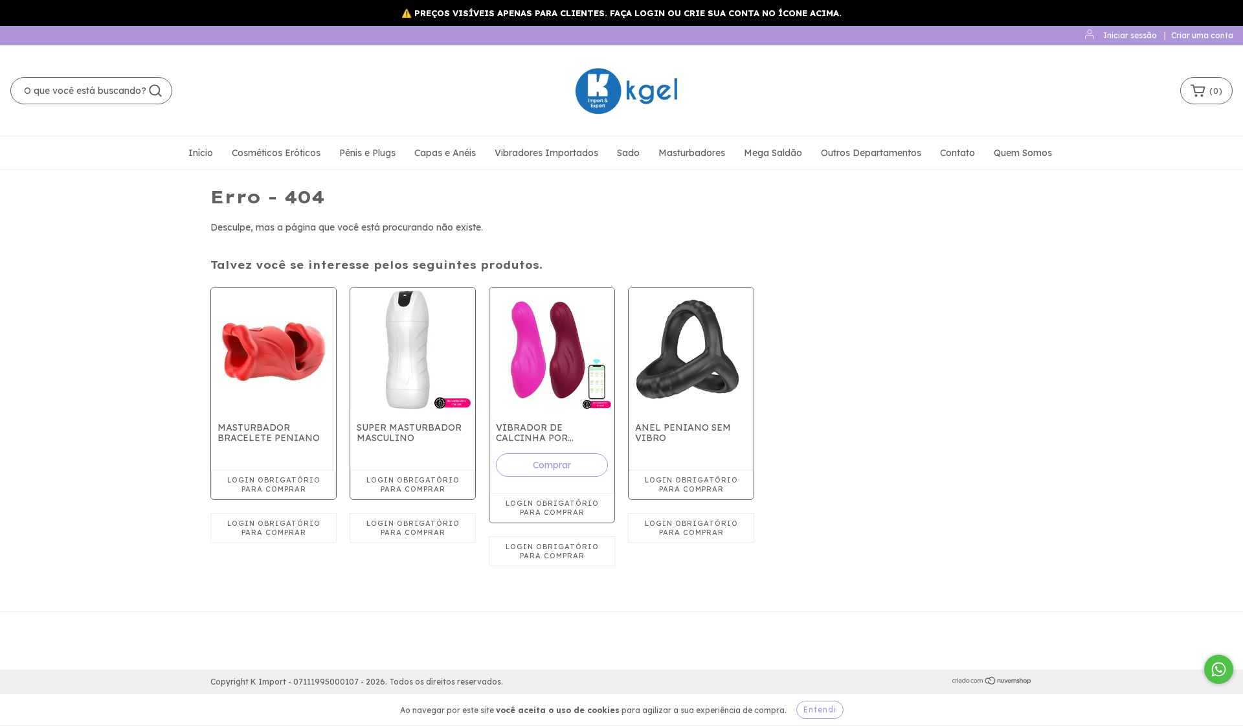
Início (200, 153)
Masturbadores (691, 153)
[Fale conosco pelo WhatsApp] (1218, 669)
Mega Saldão (773, 153)
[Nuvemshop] (992, 682)
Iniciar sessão (1130, 35)
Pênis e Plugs (367, 153)
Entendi (819, 709)
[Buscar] (155, 90)
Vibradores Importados (546, 153)
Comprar (552, 465)
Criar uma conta (1202, 35)
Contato (957, 153)
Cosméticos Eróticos (276, 153)
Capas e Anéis (445, 153)
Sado (628, 153)
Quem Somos (1023, 153)
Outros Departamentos (871, 153)
